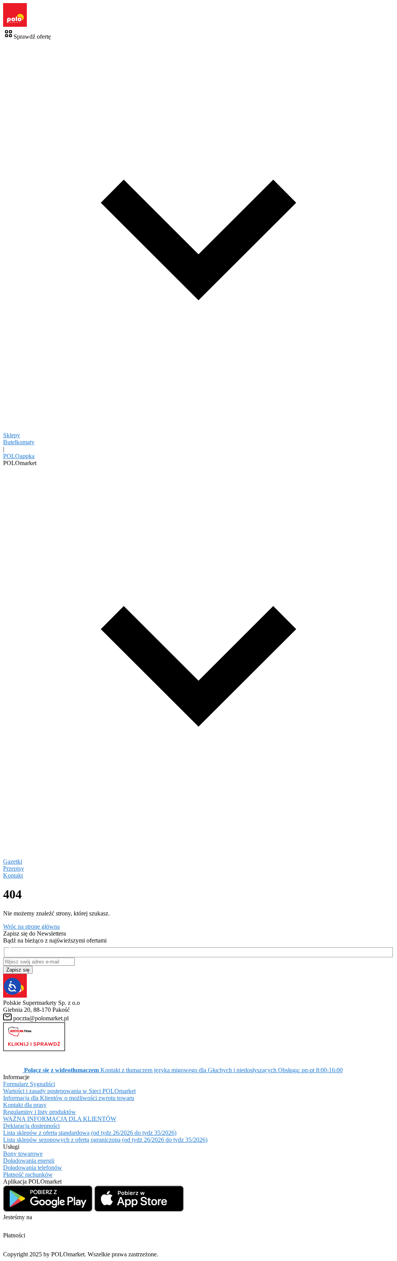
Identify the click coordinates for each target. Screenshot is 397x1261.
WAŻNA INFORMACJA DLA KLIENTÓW (59, 1119)
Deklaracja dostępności (31, 1125)
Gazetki (12, 861)
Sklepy (11, 435)
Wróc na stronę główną (31, 926)
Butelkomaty (19, 442)
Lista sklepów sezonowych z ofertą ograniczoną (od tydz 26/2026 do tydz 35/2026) (105, 1139)
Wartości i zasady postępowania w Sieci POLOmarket (69, 1091)
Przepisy (13, 868)
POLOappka (19, 456)
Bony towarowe (23, 1153)
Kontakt (13, 875)
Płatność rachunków (28, 1174)
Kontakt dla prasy (25, 1105)
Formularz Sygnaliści (29, 1084)
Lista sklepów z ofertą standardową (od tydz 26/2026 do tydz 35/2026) (89, 1132)
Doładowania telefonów (32, 1167)
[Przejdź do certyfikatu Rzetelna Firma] (34, 1049)
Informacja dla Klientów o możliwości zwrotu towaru (68, 1098)
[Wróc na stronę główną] (15, 25)
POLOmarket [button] (19, 463)
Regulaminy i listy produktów (39, 1112)
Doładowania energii (28, 1160)
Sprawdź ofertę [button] (32, 36)
